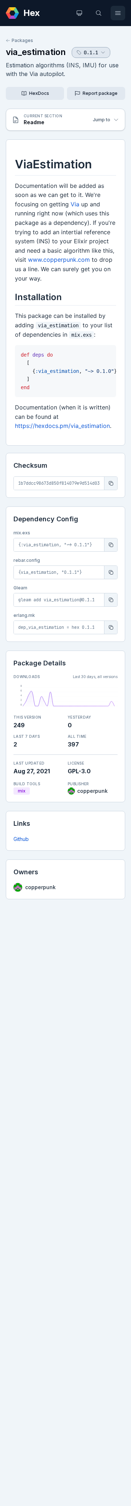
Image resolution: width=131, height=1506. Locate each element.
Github (21, 839)
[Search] (98, 13)
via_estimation (36, 52)
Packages (22, 40)
